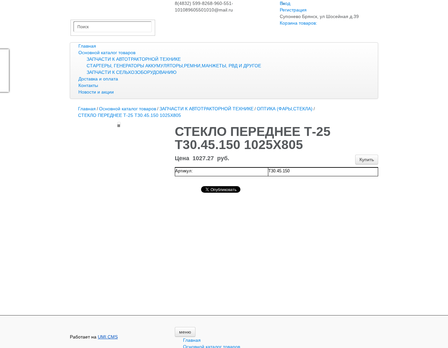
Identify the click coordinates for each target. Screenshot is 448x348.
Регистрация (293, 9)
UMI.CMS (108, 336)
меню (185, 332)
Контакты (88, 85)
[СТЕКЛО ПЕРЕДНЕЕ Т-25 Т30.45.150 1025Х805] (119, 123)
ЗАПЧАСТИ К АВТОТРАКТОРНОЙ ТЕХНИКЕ (134, 59)
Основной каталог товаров (106, 52)
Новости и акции (96, 92)
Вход (285, 3)
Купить (366, 159)
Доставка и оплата (98, 78)
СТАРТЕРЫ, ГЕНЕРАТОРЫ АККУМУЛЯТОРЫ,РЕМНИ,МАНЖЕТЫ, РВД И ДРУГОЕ (174, 65)
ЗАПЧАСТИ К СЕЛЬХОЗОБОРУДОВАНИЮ (131, 72)
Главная (87, 46)
